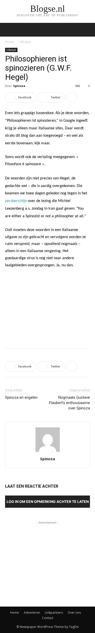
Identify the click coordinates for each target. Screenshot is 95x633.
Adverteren (32, 612)
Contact (47, 618)
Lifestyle (25, 42)
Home (9, 42)
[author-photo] (47, 452)
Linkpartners (54, 612)
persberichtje (16, 201)
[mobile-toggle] (9, 30)
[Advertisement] (48, 307)
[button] (88, 30)
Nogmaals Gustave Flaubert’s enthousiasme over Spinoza (69, 402)
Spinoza (19, 86)
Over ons (74, 612)
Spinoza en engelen (21, 397)
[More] (72, 97)
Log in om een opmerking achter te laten (48, 501)
